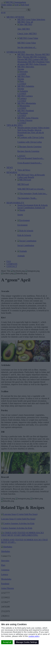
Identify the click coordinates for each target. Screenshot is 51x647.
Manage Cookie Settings (26, 642)
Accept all (7, 642)
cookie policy (33, 636)
